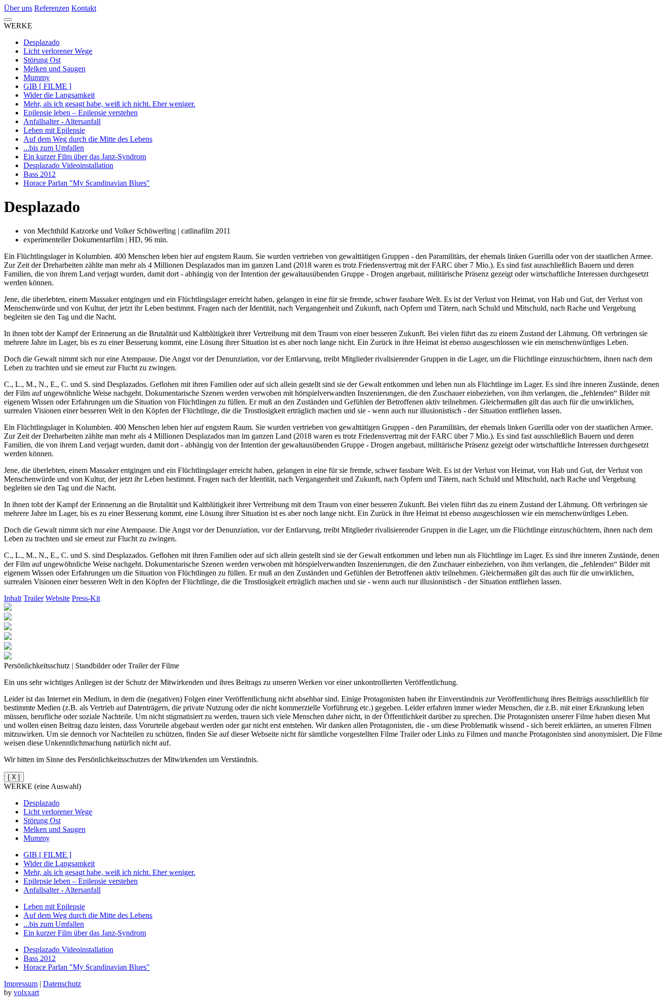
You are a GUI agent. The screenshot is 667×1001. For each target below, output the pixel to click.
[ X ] (14, 777)
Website (57, 598)
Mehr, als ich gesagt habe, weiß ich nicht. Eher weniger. (109, 104)
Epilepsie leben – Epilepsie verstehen (80, 112)
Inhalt (12, 598)
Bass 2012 (39, 174)
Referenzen (51, 8)
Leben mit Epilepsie (54, 130)
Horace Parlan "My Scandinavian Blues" (86, 183)
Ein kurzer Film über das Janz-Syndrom (84, 156)
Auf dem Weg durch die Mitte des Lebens (87, 139)
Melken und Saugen (54, 68)
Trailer (33, 598)
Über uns (18, 8)
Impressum (21, 984)
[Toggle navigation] (8, 19)
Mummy (36, 77)
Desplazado (41, 42)
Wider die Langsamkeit (59, 95)
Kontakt (83, 8)
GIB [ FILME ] (47, 86)
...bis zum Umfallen (53, 148)
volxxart (26, 992)
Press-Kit (86, 598)
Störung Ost (42, 60)
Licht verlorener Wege (57, 51)
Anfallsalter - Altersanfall (62, 121)
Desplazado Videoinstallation (68, 165)
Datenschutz (62, 984)
